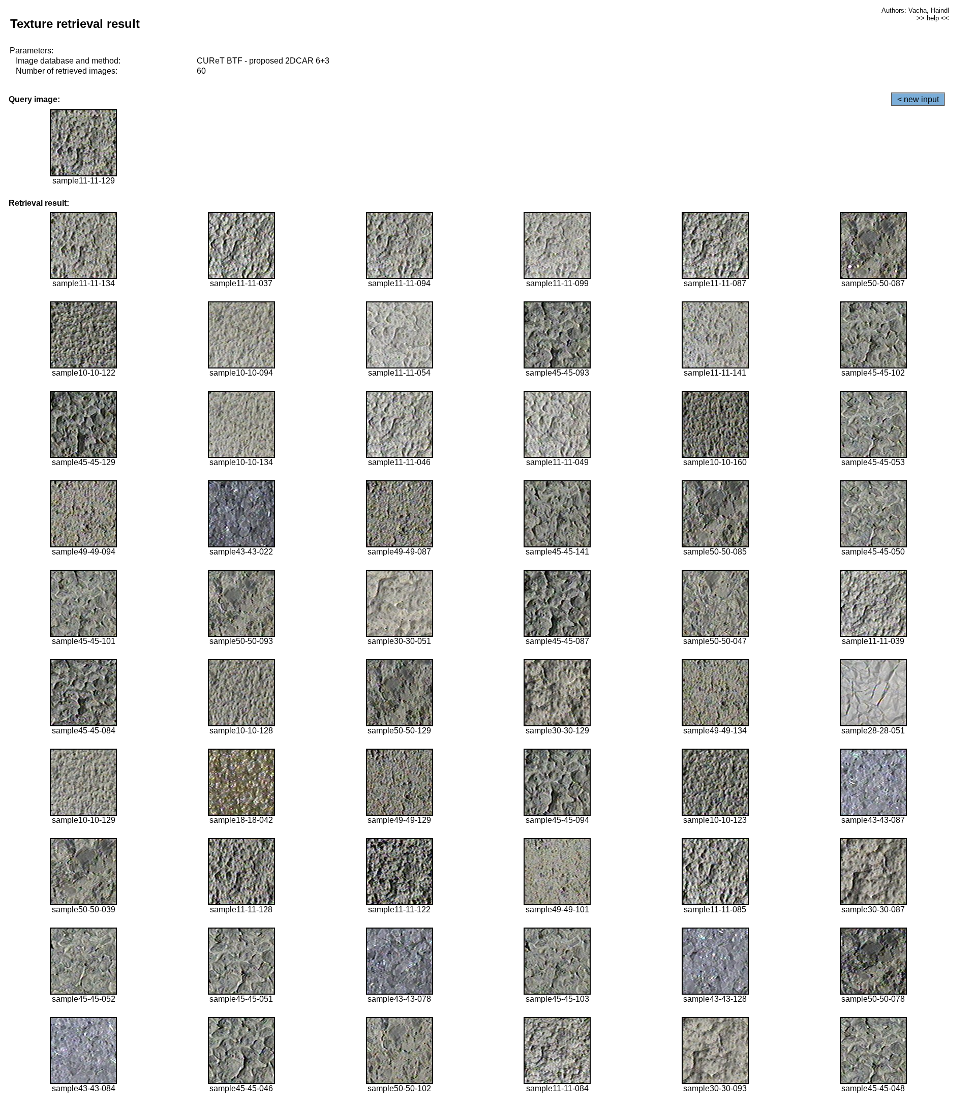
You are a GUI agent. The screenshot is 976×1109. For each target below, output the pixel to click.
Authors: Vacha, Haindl (915, 10)
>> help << (933, 18)
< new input (918, 99)
